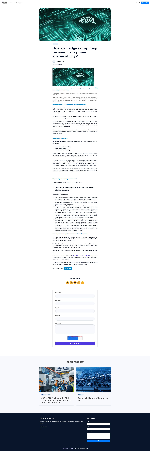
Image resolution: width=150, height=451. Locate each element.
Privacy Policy (65, 448)
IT (139, 3)
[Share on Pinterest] (78, 282)
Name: (88, 421)
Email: (88, 426)
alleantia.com (43, 426)
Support (20, 3)
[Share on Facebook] (67, 282)
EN (136, 3)
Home (10, 3)
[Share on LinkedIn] (75, 282)
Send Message (98, 441)
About (15, 3)
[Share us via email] (82, 282)
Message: (89, 431)
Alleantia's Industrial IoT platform (82, 256)
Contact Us (145, 3)
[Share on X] (71, 282)
